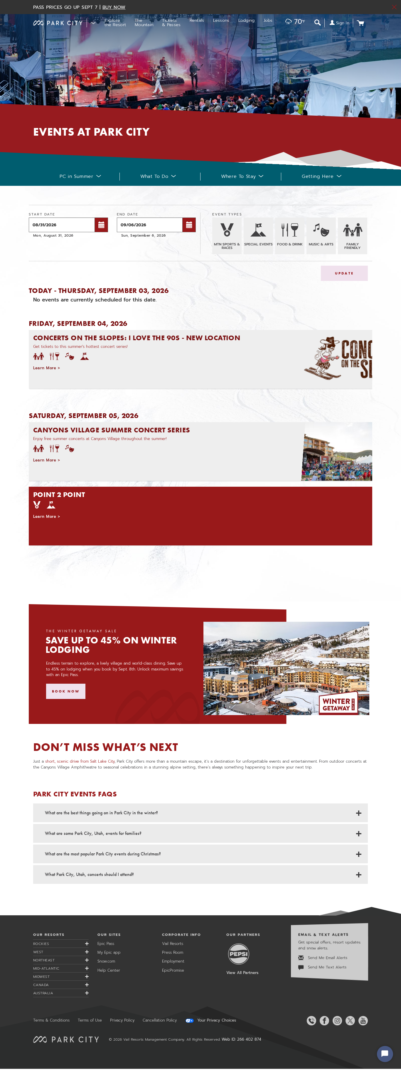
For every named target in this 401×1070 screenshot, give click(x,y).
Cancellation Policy (160, 1020)
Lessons (221, 20)
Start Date (42, 214)
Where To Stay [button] (238, 176)
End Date (127, 214)
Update (344, 273)
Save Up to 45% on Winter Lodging (111, 645)
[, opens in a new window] (286, 668)
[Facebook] (323, 1020)
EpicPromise (173, 970)
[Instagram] (336, 1020)
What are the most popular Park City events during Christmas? (103, 854)
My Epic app (109, 952)
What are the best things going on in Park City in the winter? (101, 813)
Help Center (108, 970)
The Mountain (144, 22)
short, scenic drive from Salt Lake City (79, 761)
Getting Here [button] (318, 176)
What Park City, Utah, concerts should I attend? (89, 874)
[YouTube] (362, 1020)
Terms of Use (90, 1020)
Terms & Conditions (51, 1020)
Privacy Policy (122, 1020)
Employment (173, 961)
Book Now (66, 691)
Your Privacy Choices (216, 1020)
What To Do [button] (154, 176)
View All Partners (242, 972)
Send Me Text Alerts (326, 967)
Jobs (268, 20)
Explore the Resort (115, 22)
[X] (349, 1020)
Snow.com (106, 961)
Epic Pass (105, 943)
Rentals (197, 20)
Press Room (172, 952)
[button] (293, 22)
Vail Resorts (172, 943)
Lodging (246, 20)
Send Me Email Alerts (326, 958)
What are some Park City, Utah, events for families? (93, 833)
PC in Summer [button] (76, 176)
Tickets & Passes (171, 22)
